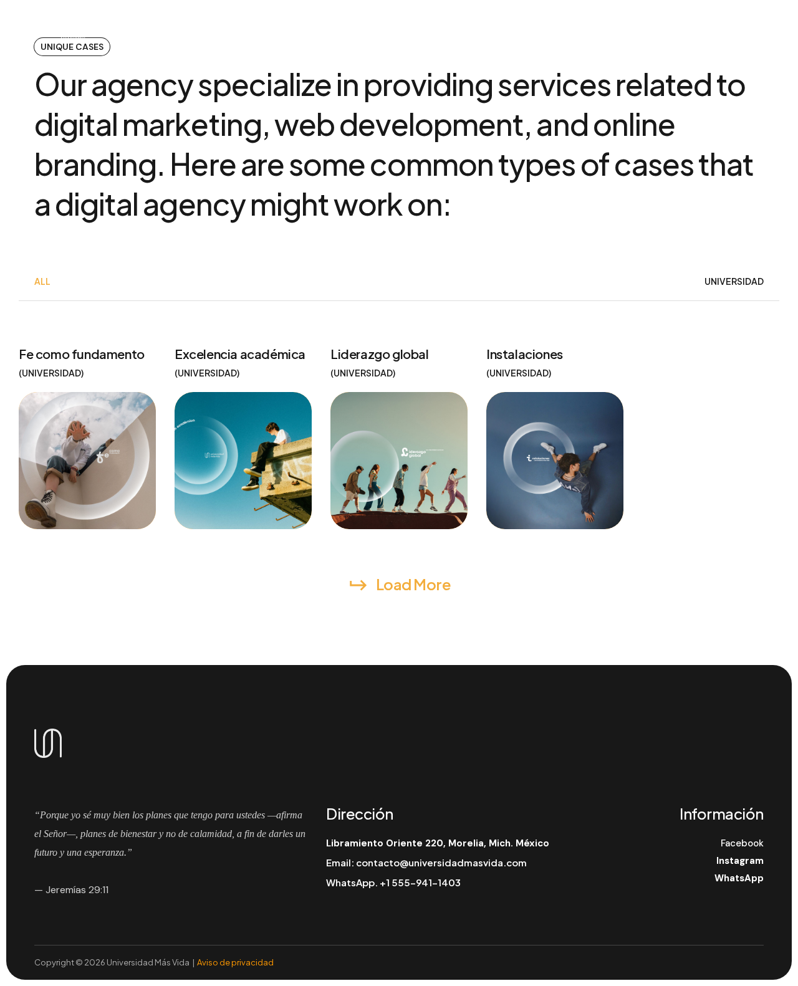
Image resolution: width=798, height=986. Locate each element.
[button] (719, 35)
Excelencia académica (240, 353)
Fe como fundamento (82, 353)
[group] (42, 281)
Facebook (742, 843)
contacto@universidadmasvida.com (441, 862)
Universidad (51, 372)
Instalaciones (524, 353)
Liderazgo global (379, 353)
